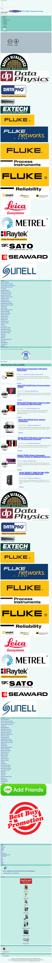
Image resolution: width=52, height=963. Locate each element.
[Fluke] (26, 121)
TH (4, 30)
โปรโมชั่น (5, 18)
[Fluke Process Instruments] (26, 155)
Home (2, 361)
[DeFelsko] (26, 102)
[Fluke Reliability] (26, 183)
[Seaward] (26, 258)
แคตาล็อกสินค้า (6, 955)
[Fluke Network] (26, 135)
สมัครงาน (5, 26)
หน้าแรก (4, 16)
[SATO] (26, 247)
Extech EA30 (26, 920)
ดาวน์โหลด (5, 22)
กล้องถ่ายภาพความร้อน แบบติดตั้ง (29, 374)
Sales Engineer (6, 951)
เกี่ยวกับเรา (5, 24)
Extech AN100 (26, 912)
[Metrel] (26, 223)
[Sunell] (26, 271)
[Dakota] (26, 62)
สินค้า (4, 17)
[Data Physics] (26, 78)
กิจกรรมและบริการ (6, 20)
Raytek (39, 408)
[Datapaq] (26, 92)
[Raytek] (26, 236)
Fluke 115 (26, 904)
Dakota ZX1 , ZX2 (26, 935)
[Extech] (26, 110)
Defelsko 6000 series (26, 928)
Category (5, 361)
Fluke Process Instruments (39, 374)
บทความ (4, 21)
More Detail (19, 383)
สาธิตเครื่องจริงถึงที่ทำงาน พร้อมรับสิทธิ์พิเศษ (11, 873)
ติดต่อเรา (4, 27)
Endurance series (26, 943)
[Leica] (26, 208)
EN (6, 30)
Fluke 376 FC (26, 891)
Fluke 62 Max (26, 898)
